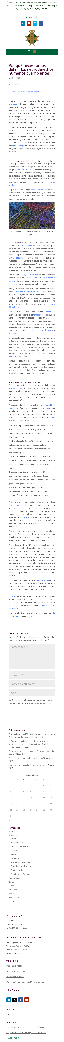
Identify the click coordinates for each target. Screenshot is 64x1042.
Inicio (11, 832)
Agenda (12, 893)
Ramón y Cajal (23, 169)
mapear (37, 315)
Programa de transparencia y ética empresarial (26, 1032)
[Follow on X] (35, 23)
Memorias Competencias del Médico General (25, 982)
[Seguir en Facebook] (41, 23)
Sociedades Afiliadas (15, 976)
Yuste (48, 408)
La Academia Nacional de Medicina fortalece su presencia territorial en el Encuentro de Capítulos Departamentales (29, 744)
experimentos (14, 505)
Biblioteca (13, 890)
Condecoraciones (18, 870)
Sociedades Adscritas (15, 971)
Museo (11, 886)
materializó (27, 245)
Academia (13, 835)
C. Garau (12, 91)
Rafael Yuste (31, 278)
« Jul (10, 820)
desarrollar (50, 311)
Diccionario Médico (14, 966)
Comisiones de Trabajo (21, 866)
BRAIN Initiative (16, 258)
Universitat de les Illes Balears (28, 91)
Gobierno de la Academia (22, 846)
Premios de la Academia (21, 874)
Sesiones (14, 854)
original (29, 616)
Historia (14, 838)
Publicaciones (14, 878)
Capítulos (15, 858)
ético (48, 411)
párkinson (46, 330)
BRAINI (11, 311)
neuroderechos (15, 388)
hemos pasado (37, 189)
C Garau (12, 596)
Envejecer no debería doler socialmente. (26, 758)
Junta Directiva (17, 842)
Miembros (15, 850)
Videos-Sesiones (15, 897)
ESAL (8, 1014)
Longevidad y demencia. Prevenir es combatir (28, 765)
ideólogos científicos (29, 275)
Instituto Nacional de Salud (28, 292)
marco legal (19, 145)
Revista (12, 882)
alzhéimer (34, 330)
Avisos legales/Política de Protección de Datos (25, 1027)
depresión (13, 333)
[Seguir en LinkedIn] (23, 23)
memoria (12, 356)
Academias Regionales (20, 862)
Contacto (12, 901)
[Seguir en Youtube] (29, 23)
